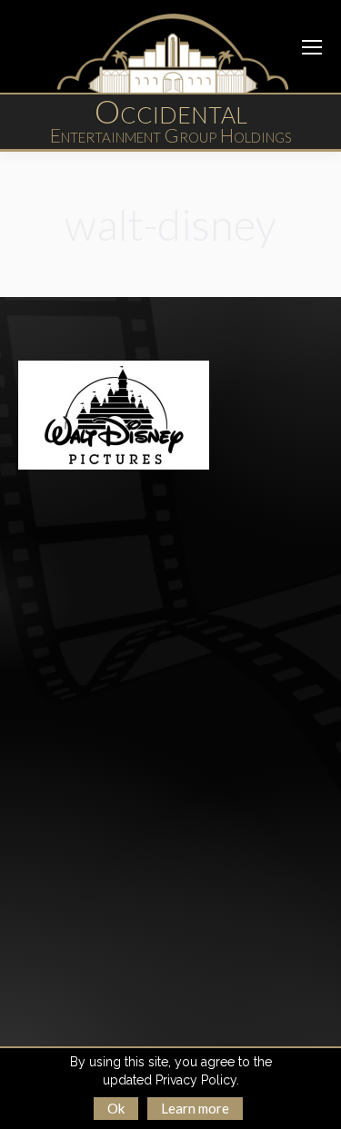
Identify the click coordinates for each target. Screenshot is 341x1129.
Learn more (195, 1108)
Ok (116, 1108)
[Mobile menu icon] (312, 47)
